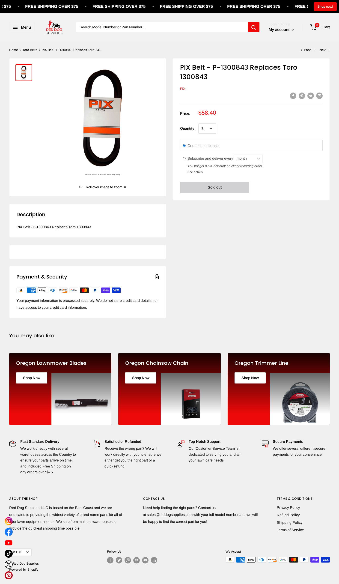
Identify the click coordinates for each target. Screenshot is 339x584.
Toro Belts (30, 50)
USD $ (16, 552)
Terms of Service (290, 530)
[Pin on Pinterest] (302, 95)
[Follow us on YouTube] (145, 560)
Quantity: (188, 128)
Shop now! (325, 6)
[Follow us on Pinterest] (136, 560)
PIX (182, 89)
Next (323, 50)
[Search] (253, 27)
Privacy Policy (288, 507)
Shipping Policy (290, 522)
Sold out (215, 187)
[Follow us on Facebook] (110, 560)
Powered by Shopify (23, 569)
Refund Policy (288, 515)
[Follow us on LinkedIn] (154, 560)
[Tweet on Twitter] (310, 95)
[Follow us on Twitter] (119, 560)
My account (280, 29)
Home (13, 50)
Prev (307, 50)
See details (195, 172)
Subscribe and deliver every (210, 158)
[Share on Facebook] (293, 95)
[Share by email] (319, 95)
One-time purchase (203, 146)
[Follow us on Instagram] (128, 560)
